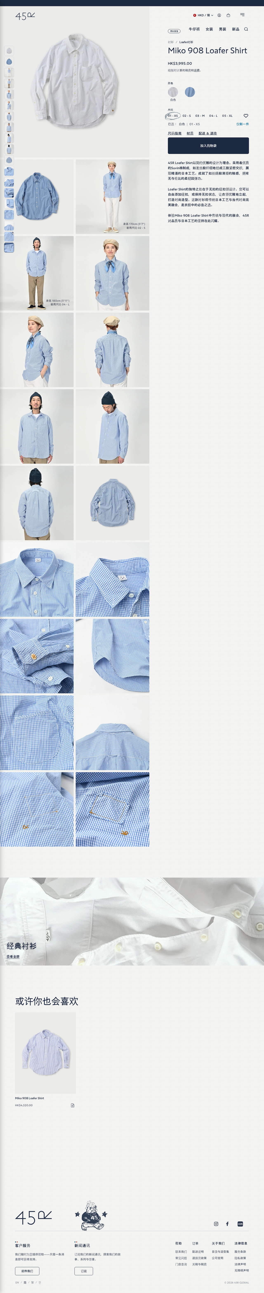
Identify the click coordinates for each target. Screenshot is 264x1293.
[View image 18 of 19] (9, 237)
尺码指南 (175, 133)
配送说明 (198, 1251)
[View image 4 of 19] (9, 84)
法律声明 (240, 1264)
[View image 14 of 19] (9, 193)
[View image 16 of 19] (9, 215)
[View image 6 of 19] (9, 105)
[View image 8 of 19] (9, 127)
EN (17, 1282)
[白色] (173, 92)
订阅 (84, 1271)
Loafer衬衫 (186, 42)
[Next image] (72, 1052)
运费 (197, 70)
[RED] (240, 1224)
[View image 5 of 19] (9, 94)
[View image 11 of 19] (9, 160)
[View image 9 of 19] (9, 138)
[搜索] (246, 29)
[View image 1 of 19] (9, 51)
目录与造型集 (220, 1251)
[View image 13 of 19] (9, 182)
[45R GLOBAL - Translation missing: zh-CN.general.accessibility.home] (25, 15)
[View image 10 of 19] (9, 149)
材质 (190, 133)
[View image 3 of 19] (9, 73)
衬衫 (170, 42)
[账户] (219, 15)
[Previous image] (19, 1052)
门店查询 (181, 1264)
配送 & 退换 (208, 133)
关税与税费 (199, 1264)
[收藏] (245, 115)
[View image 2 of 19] (9, 62)
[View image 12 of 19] (9, 171)
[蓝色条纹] (190, 92)
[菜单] (243, 15)
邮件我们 (27, 1271)
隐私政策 (240, 1258)
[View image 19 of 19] (9, 248)
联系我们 (181, 1251)
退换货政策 (199, 1258)
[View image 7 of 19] (9, 116)
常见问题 (181, 1258)
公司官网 (217, 1258)
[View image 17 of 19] (9, 226)
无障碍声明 (242, 1270)
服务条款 (240, 1251)
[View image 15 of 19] (9, 204)
